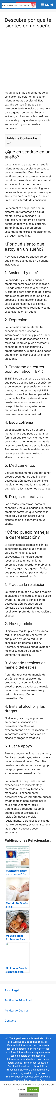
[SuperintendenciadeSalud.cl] (19, 4)
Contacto (10, 1020)
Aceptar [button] (33, 1089)
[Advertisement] (28, 62)
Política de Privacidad (18, 1000)
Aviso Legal (12, 990)
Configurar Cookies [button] (28, 1095)
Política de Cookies (16, 1010)
